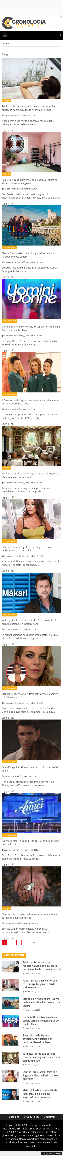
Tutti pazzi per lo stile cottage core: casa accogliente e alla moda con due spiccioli (31, 475)
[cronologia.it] (24, 22)
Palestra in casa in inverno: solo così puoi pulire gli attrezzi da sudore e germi (29, 181)
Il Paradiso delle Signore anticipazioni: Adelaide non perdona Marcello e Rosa (37, 1039)
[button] (60, 35)
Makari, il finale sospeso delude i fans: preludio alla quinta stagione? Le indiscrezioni (30, 622)
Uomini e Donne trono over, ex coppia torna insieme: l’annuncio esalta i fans (41, 1020)
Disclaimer (49, 1116)
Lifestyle (6, 100)
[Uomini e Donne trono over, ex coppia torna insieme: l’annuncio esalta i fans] (10, 1021)
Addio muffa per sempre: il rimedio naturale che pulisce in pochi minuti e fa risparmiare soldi (28, 108)
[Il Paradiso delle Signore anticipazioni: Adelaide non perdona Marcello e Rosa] (10, 1040)
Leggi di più (8, 130)
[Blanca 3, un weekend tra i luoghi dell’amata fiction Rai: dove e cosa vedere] (10, 1003)
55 (33, 942)
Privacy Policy (31, 1116)
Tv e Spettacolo (9, 247)
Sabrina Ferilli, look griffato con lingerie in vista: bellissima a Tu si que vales (28, 548)
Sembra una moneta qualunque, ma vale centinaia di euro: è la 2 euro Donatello (31, 916)
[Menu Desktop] (5, 35)
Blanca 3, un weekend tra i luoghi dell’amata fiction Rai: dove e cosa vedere (41, 1002)
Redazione (13, 1116)
